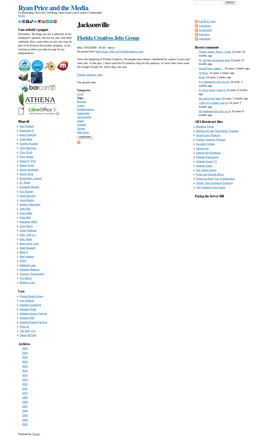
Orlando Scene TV (206, 161)
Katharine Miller (28, 221)
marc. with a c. (28, 234)
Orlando (81, 124)
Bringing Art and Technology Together (217, 131)
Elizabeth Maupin (29, 187)
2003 (25, 420)
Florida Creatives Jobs (90, 74)
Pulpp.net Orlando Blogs (210, 174)
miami (80, 121)
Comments (205, 25)
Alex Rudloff (27, 126)
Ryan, (202, 77)
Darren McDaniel (29, 169)
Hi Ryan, (204, 73)
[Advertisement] (222, 258)
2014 (25, 375)
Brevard (81, 101)
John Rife (25, 208)
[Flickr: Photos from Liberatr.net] (36, 20)
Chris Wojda (26, 156)
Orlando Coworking (30, 305)
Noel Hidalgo (27, 256)
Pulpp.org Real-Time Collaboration (215, 178)
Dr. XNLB (25, 182)
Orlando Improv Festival (33, 313)
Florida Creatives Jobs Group (108, 38)
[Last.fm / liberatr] (55, 20)
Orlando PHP (27, 317)
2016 (25, 366)
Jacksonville (84, 117)
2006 (25, 410)
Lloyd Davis (26, 226)
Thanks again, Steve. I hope (215, 51)
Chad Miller (26, 139)
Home (21, 15)
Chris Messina (28, 148)
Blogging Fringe (205, 126)
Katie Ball (25, 217)
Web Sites (83, 132)
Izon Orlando (27, 300)
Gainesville (83, 113)
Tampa (81, 128)
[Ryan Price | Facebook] (24, 20)
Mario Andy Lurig (29, 243)
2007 (25, 406)
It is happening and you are (214, 81)
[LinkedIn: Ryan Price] (48, 20)
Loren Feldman (28, 230)
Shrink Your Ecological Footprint (214, 183)
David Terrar (26, 174)
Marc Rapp (26, 239)
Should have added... (211, 68)
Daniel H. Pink (28, 161)
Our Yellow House (206, 170)
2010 (25, 393)
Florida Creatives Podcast (211, 139)
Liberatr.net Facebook (208, 152)
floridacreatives (85, 109)
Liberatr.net (202, 148)
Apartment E (27, 130)
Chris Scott (26, 152)
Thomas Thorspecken (32, 273)
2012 (25, 384)
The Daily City (28, 330)
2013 (25, 379)
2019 (25, 357)
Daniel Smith (27, 165)
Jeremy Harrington (30, 204)
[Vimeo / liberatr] (52, 20)
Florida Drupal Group (31, 296)
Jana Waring (27, 200)
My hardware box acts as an (215, 111)
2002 (25, 424)
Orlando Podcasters (207, 157)
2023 (25, 348)
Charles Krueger (29, 143)
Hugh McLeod (27, 195)
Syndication (205, 30)
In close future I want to (212, 90)
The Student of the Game (210, 187)
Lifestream (205, 38)
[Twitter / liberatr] (20, 20)
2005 (25, 415)
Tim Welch (26, 278)
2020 (25, 352)
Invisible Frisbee (205, 144)
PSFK (23, 260)
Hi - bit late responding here (214, 60)
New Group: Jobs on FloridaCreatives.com (119, 51)
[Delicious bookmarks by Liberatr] (32, 20)
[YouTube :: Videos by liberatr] (44, 20)
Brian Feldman (28, 134)
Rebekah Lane (28, 265)
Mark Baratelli (27, 248)
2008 (25, 402)
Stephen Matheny (30, 269)
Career (81, 105)
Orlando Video (204, 165)
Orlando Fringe (28, 309)
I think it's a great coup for (213, 102)
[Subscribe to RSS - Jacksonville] (78, 142)
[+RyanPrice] (28, 20)
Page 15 (24, 326)
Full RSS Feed (207, 21)
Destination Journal (30, 178)
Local (80, 94)
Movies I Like (27, 282)
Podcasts (204, 34)
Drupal (36, 434)
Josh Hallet (26, 213)
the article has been (210, 98)
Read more (86, 136)
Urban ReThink (28, 335)
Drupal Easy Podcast (208, 135)
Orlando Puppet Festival (33, 322)
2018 (25, 361)
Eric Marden (26, 191)
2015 (25, 370)
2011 (24, 388)
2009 (25, 397)
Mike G (24, 252)
